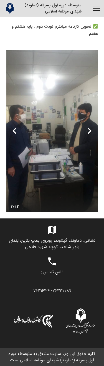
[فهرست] (96, 8)
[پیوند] (9, 8)
